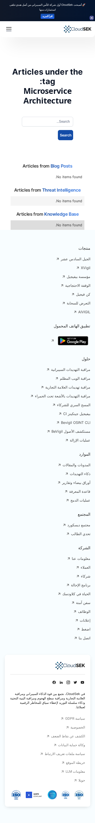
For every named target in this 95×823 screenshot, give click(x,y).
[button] (9, 29)
